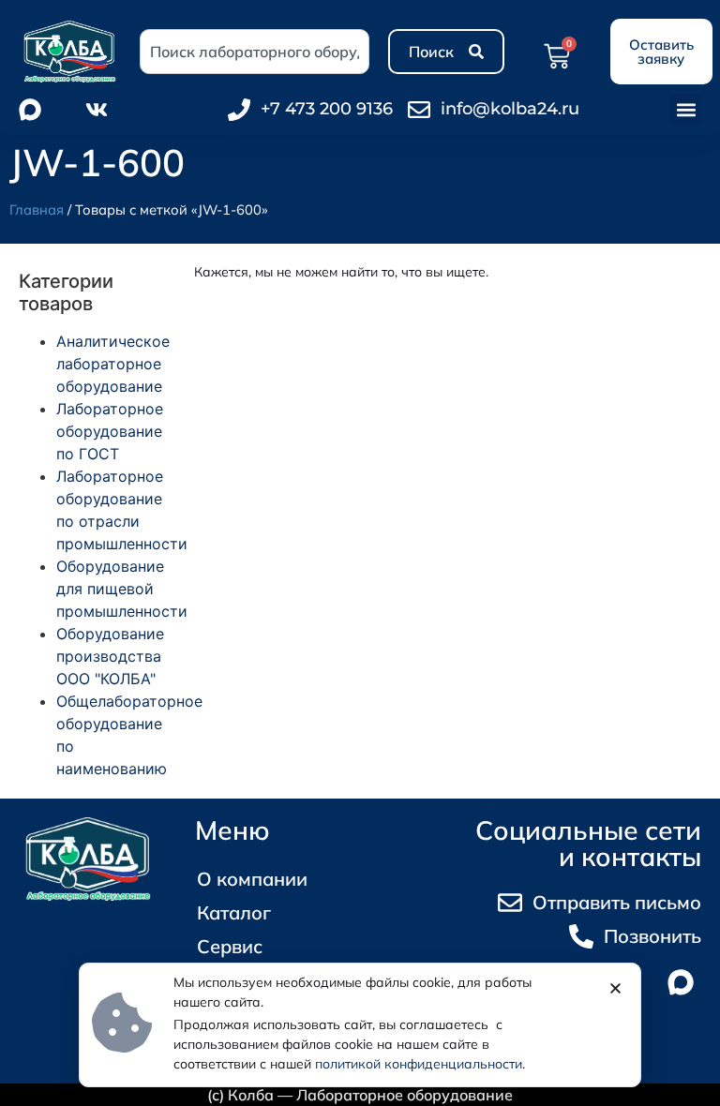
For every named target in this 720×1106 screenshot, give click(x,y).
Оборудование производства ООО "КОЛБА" (110, 656)
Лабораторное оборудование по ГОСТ (109, 431)
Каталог (234, 912)
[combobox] (254, 51)
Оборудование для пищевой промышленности (122, 588)
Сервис (229, 946)
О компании (252, 878)
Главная (36, 209)
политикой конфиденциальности (418, 1063)
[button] (685, 109)
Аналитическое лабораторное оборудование (113, 364)
